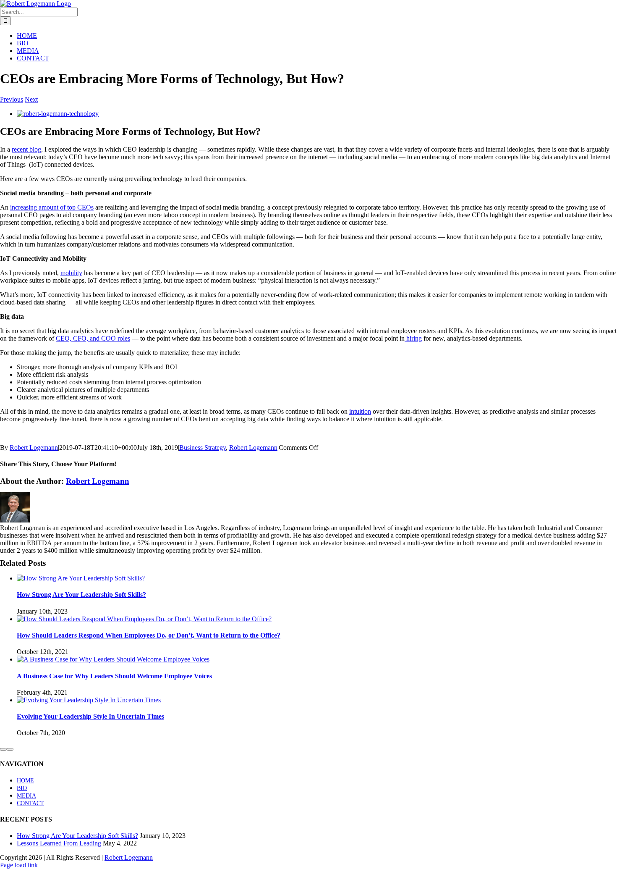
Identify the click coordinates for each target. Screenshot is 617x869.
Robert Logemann (34, 447)
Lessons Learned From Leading (59, 843)
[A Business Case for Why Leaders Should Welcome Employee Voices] (113, 659)
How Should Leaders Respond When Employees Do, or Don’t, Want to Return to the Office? (148, 635)
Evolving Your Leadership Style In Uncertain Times (90, 716)
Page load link (19, 865)
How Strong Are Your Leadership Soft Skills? (81, 594)
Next (31, 99)
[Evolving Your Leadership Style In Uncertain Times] (89, 700)
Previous (11, 99)
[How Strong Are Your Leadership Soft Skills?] (81, 578)
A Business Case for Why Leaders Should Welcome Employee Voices (114, 676)
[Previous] (3, 749)
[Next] (10, 749)
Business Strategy (202, 447)
